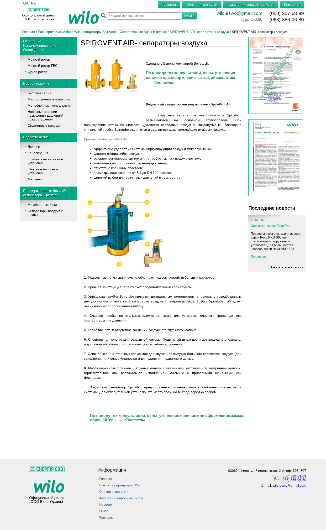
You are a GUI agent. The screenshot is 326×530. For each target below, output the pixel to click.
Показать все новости (286, 267)
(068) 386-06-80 (286, 19)
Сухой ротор (37, 72)
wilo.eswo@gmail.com (239, 13)
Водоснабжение (36, 83)
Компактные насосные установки (45, 161)
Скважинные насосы (44, 125)
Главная (28, 32)
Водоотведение (36, 137)
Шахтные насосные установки (43, 171)
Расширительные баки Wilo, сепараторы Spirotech (78, 32)
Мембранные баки (42, 205)
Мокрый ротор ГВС (43, 66)
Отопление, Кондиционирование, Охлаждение (40, 45)
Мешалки (35, 179)
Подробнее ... (260, 257)
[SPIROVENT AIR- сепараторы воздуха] (112, 91)
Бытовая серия (39, 93)
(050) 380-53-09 (293, 476)
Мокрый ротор (39, 59)
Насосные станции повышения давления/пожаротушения (45, 115)
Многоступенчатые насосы (49, 99)
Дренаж (34, 147)
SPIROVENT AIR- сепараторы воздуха (199, 32)
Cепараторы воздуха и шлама (143, 32)
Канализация (38, 153)
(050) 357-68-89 (286, 13)
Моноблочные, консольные (49, 105)
